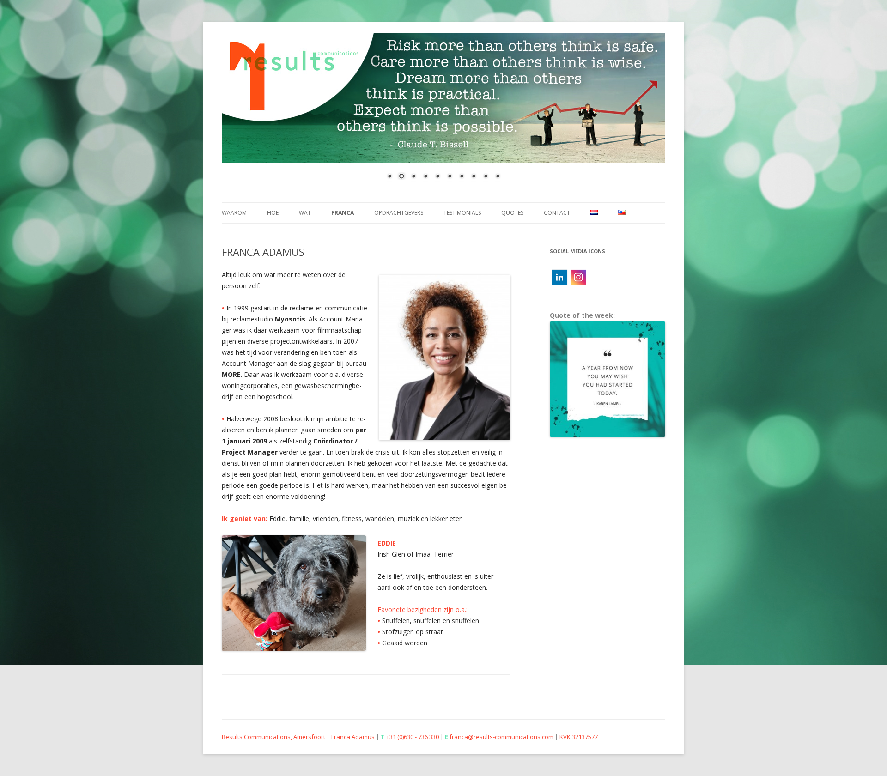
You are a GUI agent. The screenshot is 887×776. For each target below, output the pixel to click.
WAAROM (234, 213)
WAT (305, 213)
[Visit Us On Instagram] (578, 283)
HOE (273, 213)
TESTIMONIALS (462, 213)
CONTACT (557, 213)
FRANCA (342, 213)
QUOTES (512, 213)
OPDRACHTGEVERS (398, 213)
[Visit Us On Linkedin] (559, 283)
